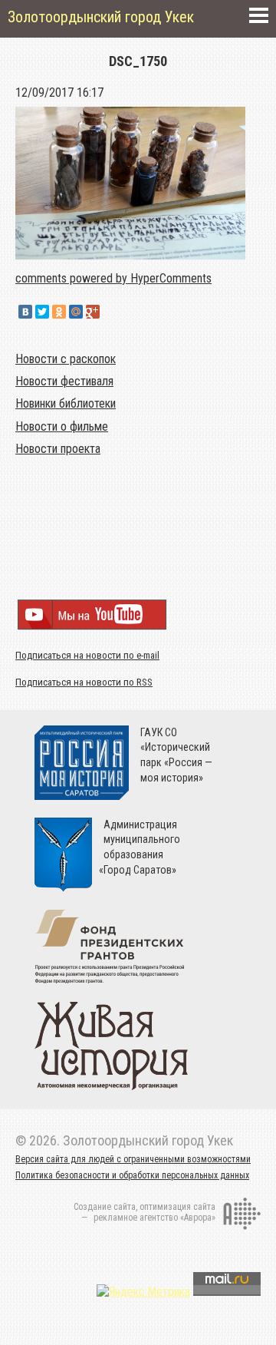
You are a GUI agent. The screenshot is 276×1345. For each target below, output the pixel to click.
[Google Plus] (93, 312)
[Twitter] (42, 312)
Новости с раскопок (65, 359)
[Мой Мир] (76, 312)
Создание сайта (105, 1206)
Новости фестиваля (64, 381)
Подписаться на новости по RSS (84, 682)
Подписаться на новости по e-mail (87, 655)
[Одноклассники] (59, 312)
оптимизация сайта (177, 1206)
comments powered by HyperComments (113, 278)
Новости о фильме (61, 426)
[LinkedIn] (110, 312)
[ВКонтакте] (25, 312)
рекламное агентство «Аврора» (154, 1217)
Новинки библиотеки (65, 403)
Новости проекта (57, 448)
